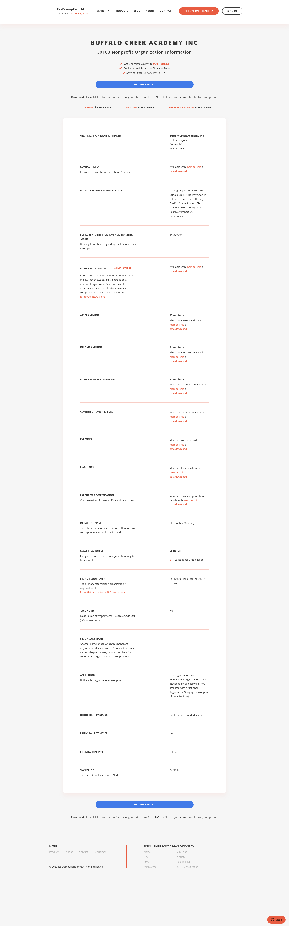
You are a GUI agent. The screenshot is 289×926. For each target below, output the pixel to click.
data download (178, 171)
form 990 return (89, 592)
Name (147, 851)
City (146, 856)
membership (193, 166)
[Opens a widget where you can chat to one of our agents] (276, 920)
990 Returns (161, 63)
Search (101, 10)
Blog (136, 10)
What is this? (122, 268)
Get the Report (144, 84)
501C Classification (187, 866)
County (181, 856)
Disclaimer (100, 851)
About (150, 10)
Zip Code (182, 851)
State (147, 861)
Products (121, 10)
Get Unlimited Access (198, 11)
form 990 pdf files (159, 97)
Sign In (232, 11)
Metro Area (150, 866)
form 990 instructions (92, 296)
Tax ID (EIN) (183, 861)
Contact (165, 10)
